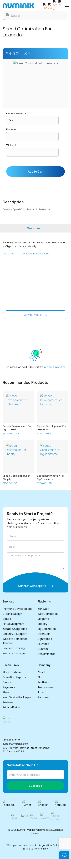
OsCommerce (46, 654)
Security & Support (15, 634)
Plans (6, 692)
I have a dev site (16, 113)
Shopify (42, 624)
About (41, 672)
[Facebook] (10, 803)
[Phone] (45, 6)
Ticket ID (11, 145)
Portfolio (43, 682)
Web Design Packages (17, 697)
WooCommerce (48, 614)
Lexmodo (43, 644)
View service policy (35, 315)
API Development (13, 624)
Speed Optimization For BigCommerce (50, 477)
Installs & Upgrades (15, 629)
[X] (28, 803)
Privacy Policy (11, 707)
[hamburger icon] (67, 6)
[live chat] (64, 855)
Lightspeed (45, 639)
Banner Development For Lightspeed (17, 427)
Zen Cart (43, 609)
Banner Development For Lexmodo (51, 427)
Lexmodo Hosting (14, 648)
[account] (55, 5)
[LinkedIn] (44, 803)
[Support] (50, 6)
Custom (43, 649)
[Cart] (60, 5)
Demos (7, 682)
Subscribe (35, 785)
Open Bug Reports (14, 677)
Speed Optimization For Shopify (16, 477)
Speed (7, 619)
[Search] (35, 15)
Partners (43, 697)
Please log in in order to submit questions (26, 253)
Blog (40, 677)
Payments (9, 687)
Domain (11, 129)
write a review (54, 367)
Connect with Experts (32, 586)
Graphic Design (12, 614)
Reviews (8, 702)
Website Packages (15, 653)
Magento (43, 619)
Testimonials (46, 687)
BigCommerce (47, 629)
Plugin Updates (12, 672)
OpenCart (44, 634)
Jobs (41, 692)
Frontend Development (17, 609)
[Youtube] (62, 803)
